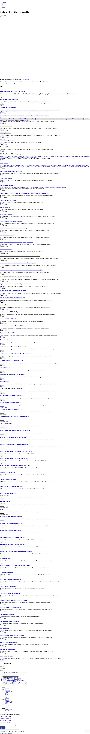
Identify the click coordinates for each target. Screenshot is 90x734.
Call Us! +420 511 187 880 (5, 716)
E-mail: (1, 718)
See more (2, 660)
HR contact (7, 710)
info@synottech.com (7, 718)
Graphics (6, 692)
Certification (7, 690)
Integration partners (8, 701)
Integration (7, 698)
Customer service (8, 691)
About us (4, 2)
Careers (3, 3)
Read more (2, 96)
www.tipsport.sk (26, 79)
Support (6, 697)
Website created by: (4, 733)
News (3, 5)
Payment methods (8, 702)
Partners (4, 699)
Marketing (7, 695)
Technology (7, 706)
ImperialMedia (10, 733)
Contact (3, 7)
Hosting (6, 693)
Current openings (8, 709)
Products (4, 4)
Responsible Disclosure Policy (6, 720)
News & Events (8, 688)
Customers (7, 700)
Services (4, 689)
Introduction (7, 705)
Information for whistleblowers (6, 722)
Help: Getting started (9, 694)
